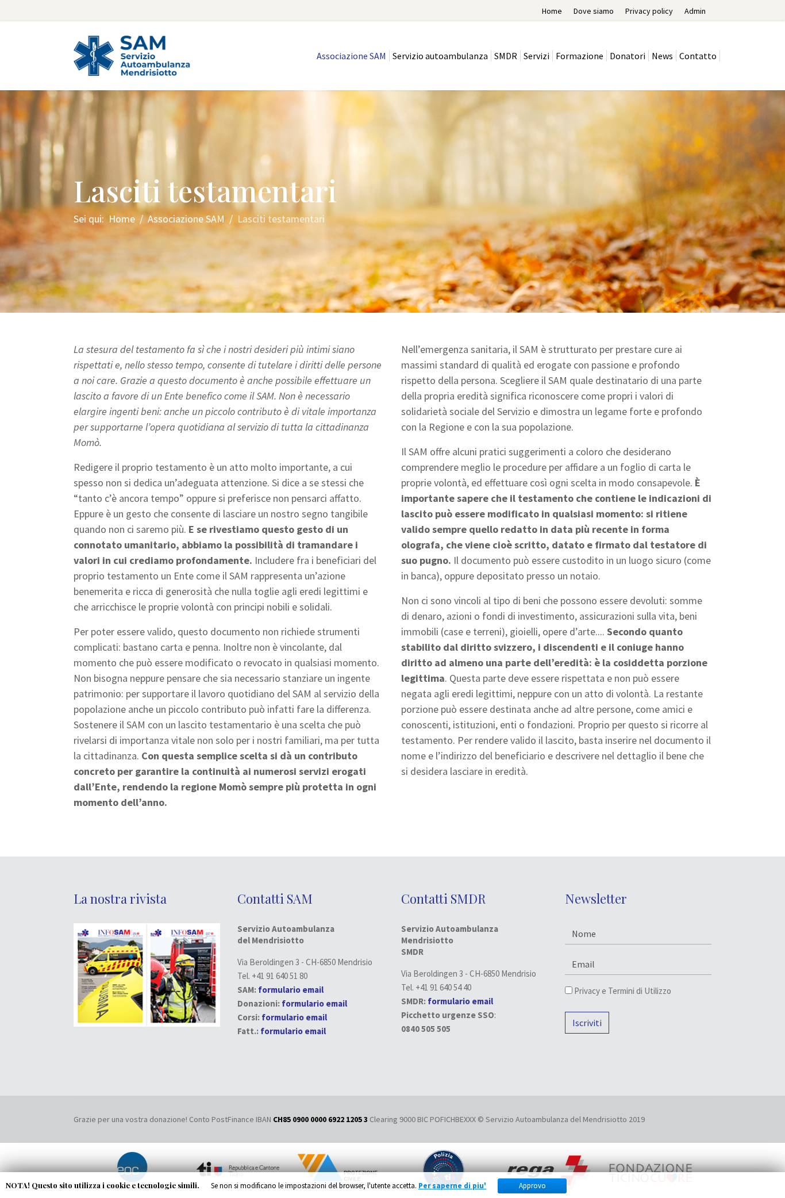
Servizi (536, 56)
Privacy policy (649, 11)
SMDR (505, 56)
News (662, 56)
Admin (695, 11)
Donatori (627, 56)
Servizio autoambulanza (440, 56)
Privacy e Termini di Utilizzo (621, 990)
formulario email (314, 1003)
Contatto (698, 56)
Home (552, 11)
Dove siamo (594, 11)
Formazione (579, 56)
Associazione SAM (351, 56)
